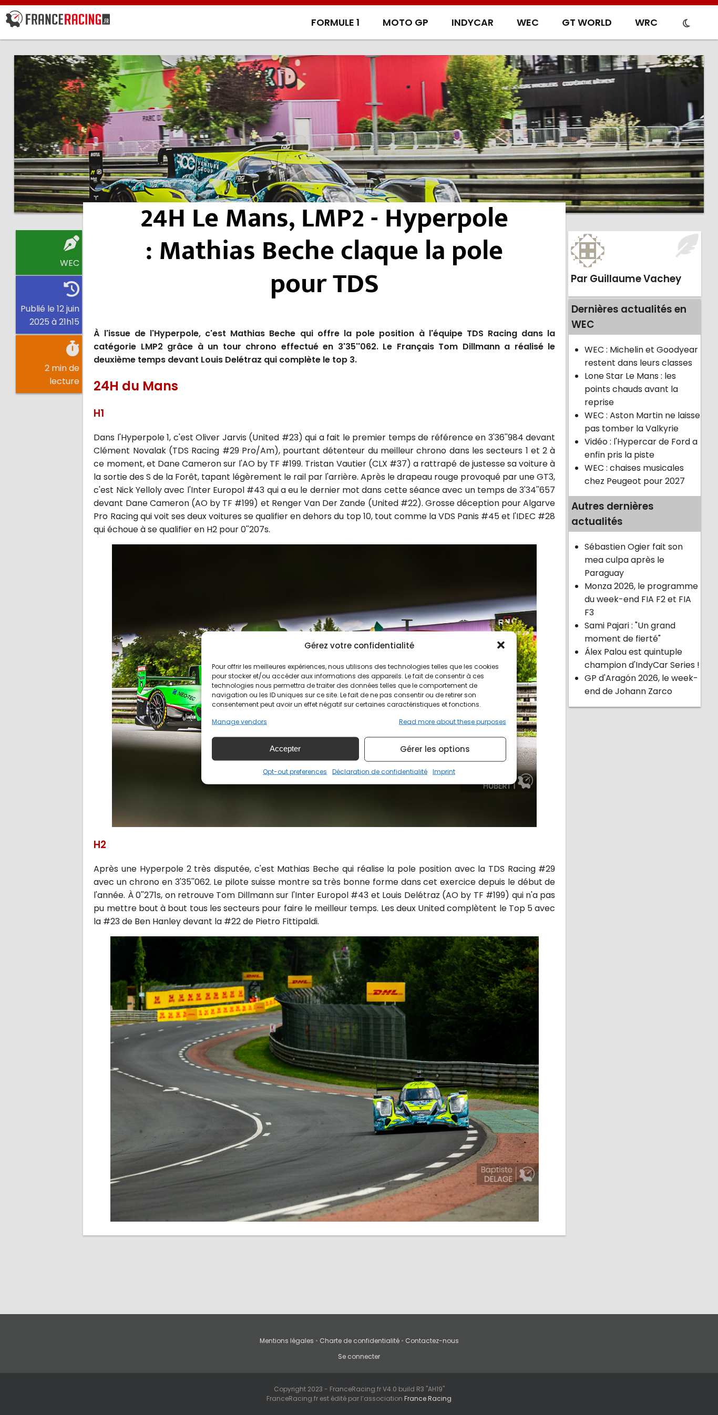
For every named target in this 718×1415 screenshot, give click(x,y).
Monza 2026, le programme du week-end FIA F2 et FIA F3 (641, 599)
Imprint (444, 771)
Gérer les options (435, 749)
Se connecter (359, 1356)
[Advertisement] (359, 134)
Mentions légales (287, 1340)
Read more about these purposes (452, 721)
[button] (501, 645)
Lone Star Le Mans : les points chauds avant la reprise (631, 389)
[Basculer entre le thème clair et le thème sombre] (686, 23)
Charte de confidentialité (359, 1340)
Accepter (285, 748)
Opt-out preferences (295, 771)
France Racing (428, 1398)
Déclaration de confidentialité (379, 771)
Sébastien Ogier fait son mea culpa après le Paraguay (633, 560)
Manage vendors (239, 721)
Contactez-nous (432, 1340)
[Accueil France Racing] (58, 21)
